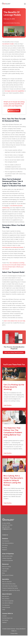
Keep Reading (7, 405)
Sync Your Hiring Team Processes (14, 352)
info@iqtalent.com (7, 529)
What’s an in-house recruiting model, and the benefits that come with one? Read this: (14, 106)
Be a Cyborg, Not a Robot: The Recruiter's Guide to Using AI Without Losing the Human (13, 480)
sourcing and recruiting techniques (12, 247)
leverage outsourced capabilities (14, 91)
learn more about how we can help (14, 320)
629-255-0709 (6, 527)
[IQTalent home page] (8, 519)
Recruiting (17, 23)
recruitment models (9, 23)
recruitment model (8, 44)
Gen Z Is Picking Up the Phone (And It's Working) (14, 387)
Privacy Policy (14, 633)
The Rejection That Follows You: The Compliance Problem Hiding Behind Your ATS (13, 432)
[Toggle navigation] (25, 4)
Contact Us (5, 535)
